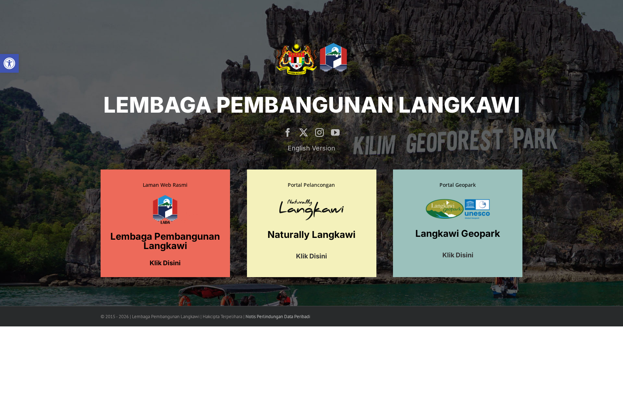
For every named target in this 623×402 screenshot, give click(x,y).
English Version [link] (311, 148)
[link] (9, 63)
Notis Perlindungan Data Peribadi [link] (278, 316)
